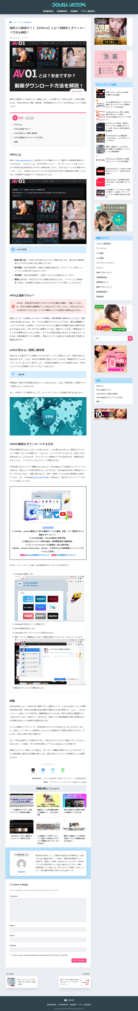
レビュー (100, 268)
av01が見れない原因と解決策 (25, 133)
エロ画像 (100, 258)
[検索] (130, 338)
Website (13, 945)
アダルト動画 (71, 782)
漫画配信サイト (102, 282)
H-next (46, 477)
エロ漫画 (100, 253)
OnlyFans (38, 477)
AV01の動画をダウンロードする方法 (28, 137)
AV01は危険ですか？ (22, 129)
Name (13, 925)
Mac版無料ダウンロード (66, 555)
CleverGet (48, 527)
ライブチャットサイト (105, 263)
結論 (16, 142)
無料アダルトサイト (66, 778)
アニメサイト (101, 248)
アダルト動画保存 (88, 11)
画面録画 (74, 11)
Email (13, 935)
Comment (14, 896)
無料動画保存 (48, 11)
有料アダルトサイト (104, 273)
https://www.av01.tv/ (24, 160)
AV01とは (18, 125)
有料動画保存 (62, 11)
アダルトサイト (57, 782)
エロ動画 (83, 782)
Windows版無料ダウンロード (37, 555)
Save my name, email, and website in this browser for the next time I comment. (40, 955)
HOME (70, 1000)
